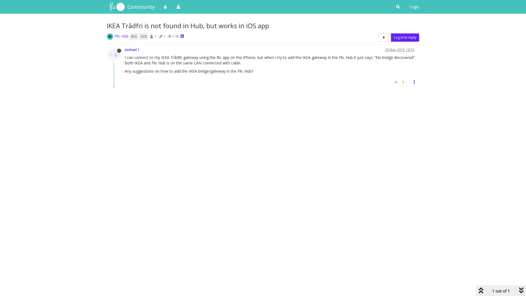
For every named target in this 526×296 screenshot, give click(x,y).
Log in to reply (405, 37)
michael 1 (132, 49)
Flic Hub (121, 36)
